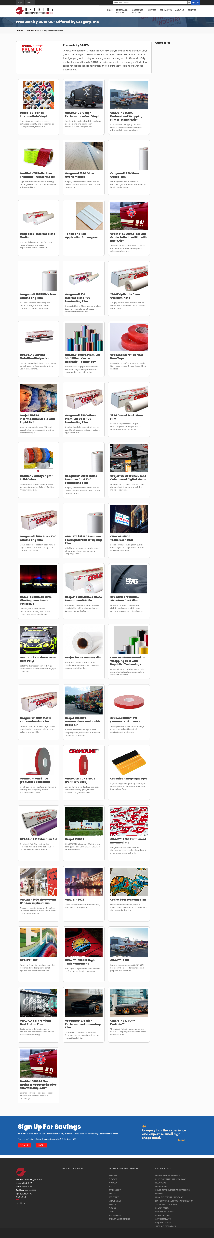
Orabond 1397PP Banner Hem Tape (126, 356)
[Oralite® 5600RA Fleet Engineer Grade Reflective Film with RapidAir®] (38, 1065)
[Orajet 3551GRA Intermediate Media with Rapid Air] (84, 702)
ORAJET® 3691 (29, 960)
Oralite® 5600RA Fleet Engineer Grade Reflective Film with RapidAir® (38, 1084)
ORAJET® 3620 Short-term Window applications (38, 901)
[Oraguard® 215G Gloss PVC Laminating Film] (38, 520)
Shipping (159, 1193)
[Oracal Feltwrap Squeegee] (129, 762)
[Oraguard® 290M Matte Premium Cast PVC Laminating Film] (84, 460)
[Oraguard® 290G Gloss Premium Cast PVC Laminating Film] (84, 399)
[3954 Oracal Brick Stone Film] (129, 399)
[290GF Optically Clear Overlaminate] (129, 278)
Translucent (115, 1190)
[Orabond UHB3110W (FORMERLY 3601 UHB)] (129, 702)
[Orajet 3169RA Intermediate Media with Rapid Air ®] (38, 399)
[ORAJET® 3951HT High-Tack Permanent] (84, 944)
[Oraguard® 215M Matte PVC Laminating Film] (38, 702)
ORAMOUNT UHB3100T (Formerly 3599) (80, 780)
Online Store (33, 30)
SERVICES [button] (152, 10)
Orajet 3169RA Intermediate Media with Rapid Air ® (37, 419)
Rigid (111, 1211)
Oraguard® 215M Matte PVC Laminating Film (35, 719)
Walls (112, 1186)
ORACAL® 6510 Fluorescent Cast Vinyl (38, 659)
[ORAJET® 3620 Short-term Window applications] (38, 883)
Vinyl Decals (115, 1201)
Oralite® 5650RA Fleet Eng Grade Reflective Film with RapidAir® (128, 237)
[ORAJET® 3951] (129, 944)
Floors (112, 1208)
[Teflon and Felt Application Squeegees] (84, 217)
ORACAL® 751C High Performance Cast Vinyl (82, 114)
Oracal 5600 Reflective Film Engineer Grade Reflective (36, 600)
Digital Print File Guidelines (168, 1175)
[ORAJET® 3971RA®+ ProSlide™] (129, 1004)
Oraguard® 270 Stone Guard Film (124, 175)
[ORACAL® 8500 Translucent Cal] (129, 520)
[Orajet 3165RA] (84, 823)
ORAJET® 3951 (119, 960)
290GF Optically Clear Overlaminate (125, 296)
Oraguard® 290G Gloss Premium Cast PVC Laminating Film (80, 419)
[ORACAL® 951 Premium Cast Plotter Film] (38, 1004)
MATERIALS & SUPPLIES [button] (122, 11)
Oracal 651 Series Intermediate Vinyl (33, 114)
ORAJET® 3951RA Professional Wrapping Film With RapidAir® (126, 116)
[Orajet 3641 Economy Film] (129, 883)
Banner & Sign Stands (119, 1219)
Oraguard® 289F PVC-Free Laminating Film (38, 296)
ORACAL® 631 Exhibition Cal (38, 839)
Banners (113, 1175)
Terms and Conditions (166, 1204)
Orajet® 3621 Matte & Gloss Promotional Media (83, 598)
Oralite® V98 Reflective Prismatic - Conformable (37, 175)
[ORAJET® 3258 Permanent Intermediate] (129, 823)
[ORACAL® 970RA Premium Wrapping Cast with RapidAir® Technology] (129, 641)
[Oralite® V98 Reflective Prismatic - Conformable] (38, 157)
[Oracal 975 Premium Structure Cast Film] (129, 581)
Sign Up (30, 2)
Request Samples (163, 1222)
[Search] (189, 2)
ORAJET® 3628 (74, 899)
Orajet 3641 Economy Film (128, 899)
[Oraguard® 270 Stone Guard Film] (129, 157)
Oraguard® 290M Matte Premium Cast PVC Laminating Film (81, 479)
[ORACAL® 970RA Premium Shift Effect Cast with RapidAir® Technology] (84, 338)
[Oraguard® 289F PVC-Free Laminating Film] (38, 278)
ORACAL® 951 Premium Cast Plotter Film (35, 1022)
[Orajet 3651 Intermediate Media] (38, 217)
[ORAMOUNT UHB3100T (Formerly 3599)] (84, 762)
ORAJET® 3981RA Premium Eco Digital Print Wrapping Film (83, 540)
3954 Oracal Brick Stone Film (127, 417)
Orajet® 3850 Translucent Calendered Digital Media (128, 477)
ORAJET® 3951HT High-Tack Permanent (80, 961)
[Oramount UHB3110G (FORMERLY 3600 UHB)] (38, 762)
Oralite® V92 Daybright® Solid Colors (36, 477)
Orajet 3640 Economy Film (83, 657)
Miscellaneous (116, 1215)
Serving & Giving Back (165, 1226)
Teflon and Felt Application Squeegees (81, 235)
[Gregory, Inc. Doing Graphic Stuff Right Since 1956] (35, 10)
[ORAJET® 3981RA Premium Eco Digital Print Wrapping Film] (84, 520)
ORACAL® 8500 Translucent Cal (121, 538)
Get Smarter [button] (166, 10)
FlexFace (113, 1179)
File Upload (160, 1183)
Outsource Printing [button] (137, 11)
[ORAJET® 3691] (38, 944)
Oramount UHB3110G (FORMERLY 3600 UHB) (35, 780)
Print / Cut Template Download (170, 1179)
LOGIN (41, 1145)
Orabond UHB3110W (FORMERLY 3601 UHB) (125, 719)
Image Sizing (161, 1186)
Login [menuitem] (20, 2)
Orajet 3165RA (74, 839)
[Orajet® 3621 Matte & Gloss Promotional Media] (84, 581)
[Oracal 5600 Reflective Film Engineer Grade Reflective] (38, 581)
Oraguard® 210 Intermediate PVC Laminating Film (77, 298)
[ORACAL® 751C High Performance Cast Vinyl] (84, 96)
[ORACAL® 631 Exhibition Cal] (38, 823)
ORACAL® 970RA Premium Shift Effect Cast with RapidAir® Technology (82, 358)
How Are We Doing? (164, 1211)
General (113, 1193)
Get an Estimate (163, 1219)
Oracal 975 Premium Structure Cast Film (124, 598)
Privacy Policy (162, 1208)
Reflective (114, 1197)
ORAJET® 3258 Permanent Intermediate (128, 840)
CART (196, 2)
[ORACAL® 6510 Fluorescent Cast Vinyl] (38, 641)
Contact (192, 10)
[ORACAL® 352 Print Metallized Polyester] (38, 338)
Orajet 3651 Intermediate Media (37, 235)
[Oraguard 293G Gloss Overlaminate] (84, 157)
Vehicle (112, 1204)
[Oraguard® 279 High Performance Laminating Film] (84, 1004)
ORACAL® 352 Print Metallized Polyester (34, 356)
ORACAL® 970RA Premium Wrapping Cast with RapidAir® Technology (127, 661)
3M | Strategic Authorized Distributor (174, 1201)
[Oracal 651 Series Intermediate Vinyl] (38, 96)
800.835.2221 (30, 1190)
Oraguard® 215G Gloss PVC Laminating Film (38, 538)
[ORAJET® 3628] (84, 883)
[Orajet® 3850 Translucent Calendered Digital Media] (129, 460)
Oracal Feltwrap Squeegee (128, 778)
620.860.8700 (27, 1186)
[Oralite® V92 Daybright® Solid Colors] (38, 460)
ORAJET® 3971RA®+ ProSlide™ (122, 1022)
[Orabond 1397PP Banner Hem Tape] (129, 338)
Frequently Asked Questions (169, 1197)
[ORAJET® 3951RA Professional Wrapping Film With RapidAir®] (129, 96)
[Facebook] (17, 1203)
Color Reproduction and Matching (172, 1190)
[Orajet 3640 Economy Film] (84, 641)
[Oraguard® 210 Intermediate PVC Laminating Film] (84, 278)
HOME (109, 10)
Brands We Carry (163, 1215)
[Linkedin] (21, 1203)
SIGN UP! (24, 1145)
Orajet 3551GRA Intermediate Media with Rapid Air (82, 721)
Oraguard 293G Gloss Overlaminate (79, 175)
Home (20, 30)
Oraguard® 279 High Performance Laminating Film (83, 1024)
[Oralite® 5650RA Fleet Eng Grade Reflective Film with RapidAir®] (129, 217)
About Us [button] (179, 10)
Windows (113, 1183)
